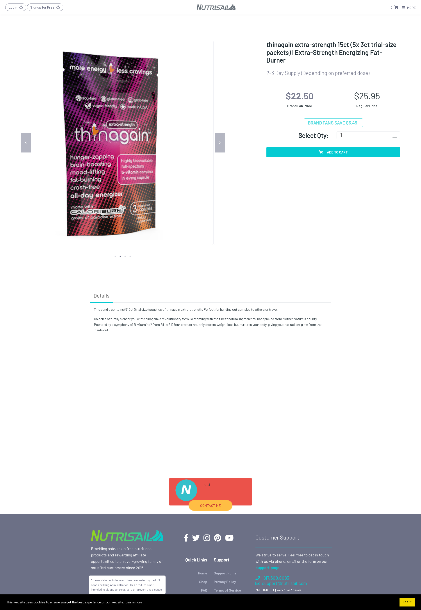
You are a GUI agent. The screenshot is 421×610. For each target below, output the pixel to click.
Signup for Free (42, 7)
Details (101, 295)
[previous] (26, 142)
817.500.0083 (276, 578)
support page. (268, 567)
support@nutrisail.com (284, 583)
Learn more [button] (133, 602)
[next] (220, 142)
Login (13, 7)
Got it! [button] (407, 602)
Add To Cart (337, 152)
